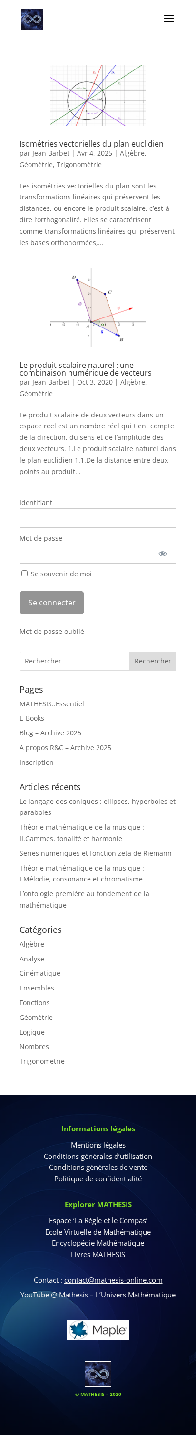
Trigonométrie (79, 164)
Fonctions (35, 1002)
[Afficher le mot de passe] (162, 554)
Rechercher (153, 660)
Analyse (32, 958)
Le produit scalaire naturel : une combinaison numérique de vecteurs (86, 369)
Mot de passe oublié (52, 631)
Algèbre (132, 153)
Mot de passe (41, 538)
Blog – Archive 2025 (50, 732)
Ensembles (37, 987)
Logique (32, 1032)
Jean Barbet (50, 153)
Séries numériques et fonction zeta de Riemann (96, 853)
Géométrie (36, 164)
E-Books (32, 717)
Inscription (37, 762)
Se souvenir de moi (60, 573)
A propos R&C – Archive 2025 (65, 747)
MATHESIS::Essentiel (52, 703)
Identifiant (36, 502)
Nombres (34, 1046)
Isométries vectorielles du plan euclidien (92, 144)
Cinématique (40, 973)
